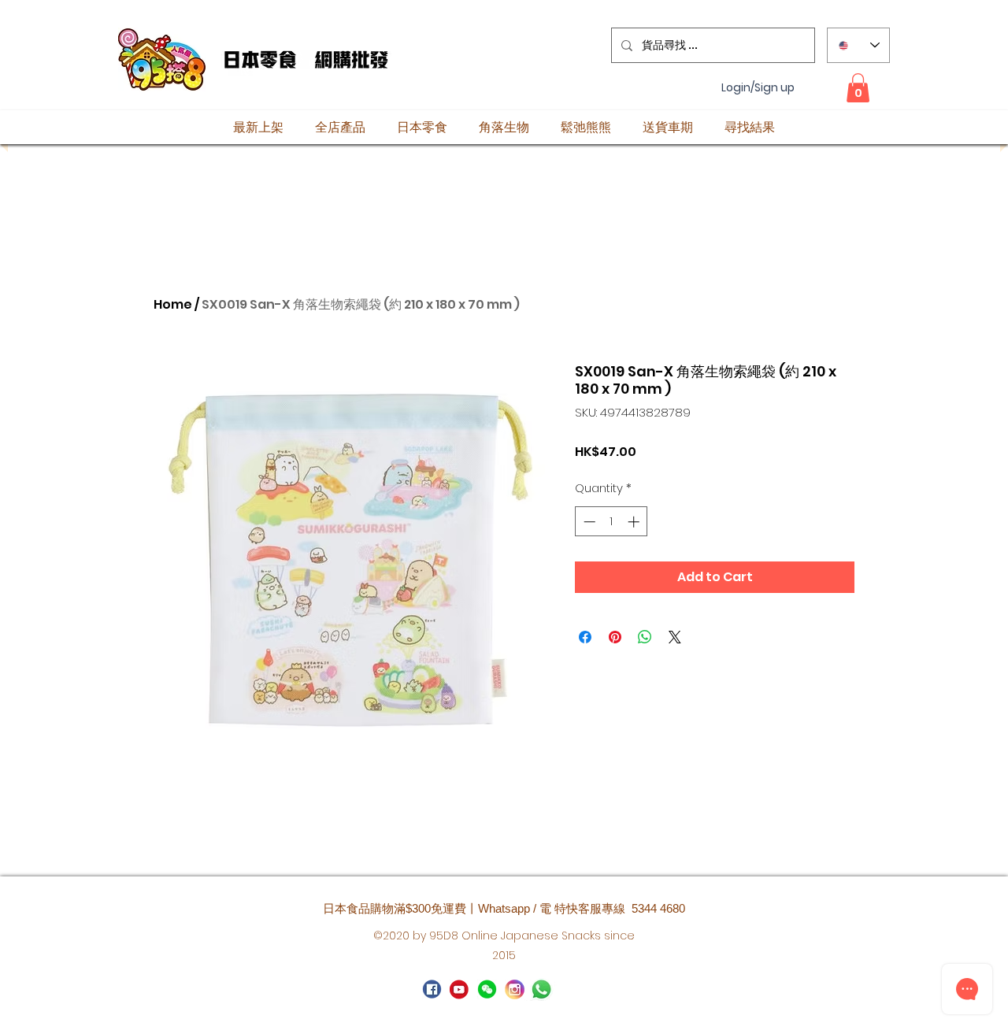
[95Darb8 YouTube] (459, 989)
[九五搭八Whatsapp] (487, 989)
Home (173, 304)
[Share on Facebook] (585, 637)
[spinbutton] (611, 521)
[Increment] (635, 521)
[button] (858, 87)
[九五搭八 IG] (514, 989)
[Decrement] (587, 521)
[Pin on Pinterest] (615, 637)
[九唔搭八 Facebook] (432, 989)
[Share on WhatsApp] (645, 637)
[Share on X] (674, 637)
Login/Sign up (758, 87)
